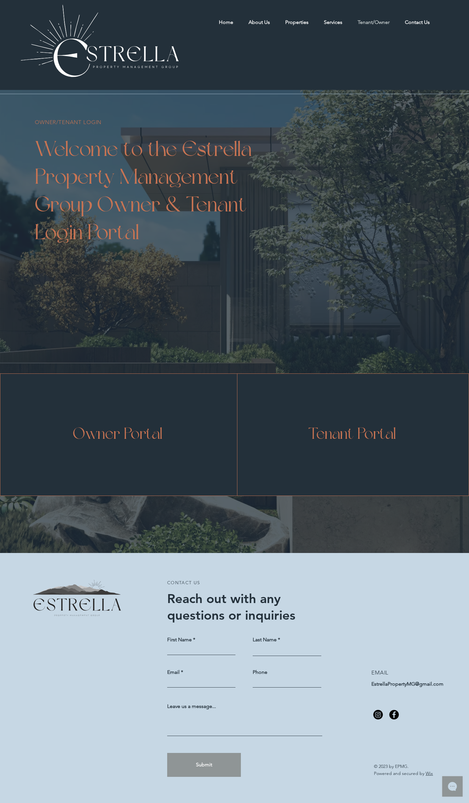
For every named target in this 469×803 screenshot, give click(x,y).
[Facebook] (394, 714)
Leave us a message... (191, 706)
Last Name (265, 639)
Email (173, 672)
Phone (260, 672)
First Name (179, 639)
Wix (429, 773)
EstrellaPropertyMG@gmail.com (407, 684)
